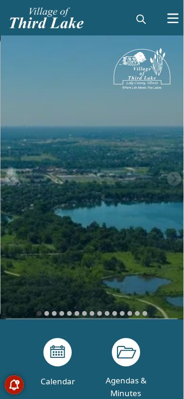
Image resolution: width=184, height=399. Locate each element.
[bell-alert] (14, 384)
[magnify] (141, 18)
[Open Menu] (173, 18)
